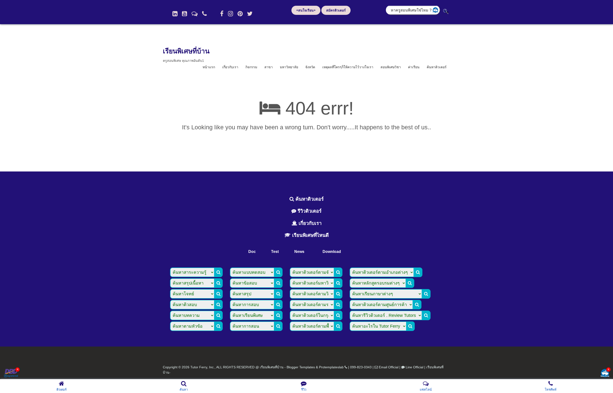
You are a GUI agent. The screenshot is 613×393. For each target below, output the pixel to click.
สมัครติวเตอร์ (336, 10)
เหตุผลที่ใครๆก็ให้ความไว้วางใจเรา (347, 67)
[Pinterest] (240, 13)
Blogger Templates (301, 367)
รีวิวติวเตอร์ (309, 211)
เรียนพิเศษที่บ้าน (186, 51)
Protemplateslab (331, 367)
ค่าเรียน (414, 67)
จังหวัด (310, 67)
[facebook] (221, 13)
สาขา (268, 67)
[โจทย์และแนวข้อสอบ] (605, 373)
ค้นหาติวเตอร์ (437, 67)
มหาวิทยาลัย (289, 67)
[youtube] (184, 13)
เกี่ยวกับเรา (230, 67)
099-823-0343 (361, 367)
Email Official (388, 367)
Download (332, 252)
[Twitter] (250, 13)
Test (275, 252)
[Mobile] (204, 13)
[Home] (174, 13)
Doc (252, 252)
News (299, 252)
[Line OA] (195, 13)
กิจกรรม (251, 67)
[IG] (230, 13)
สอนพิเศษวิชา (390, 67)
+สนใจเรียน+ (306, 10)
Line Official (414, 367)
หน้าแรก (209, 67)
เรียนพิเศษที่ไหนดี (310, 235)
